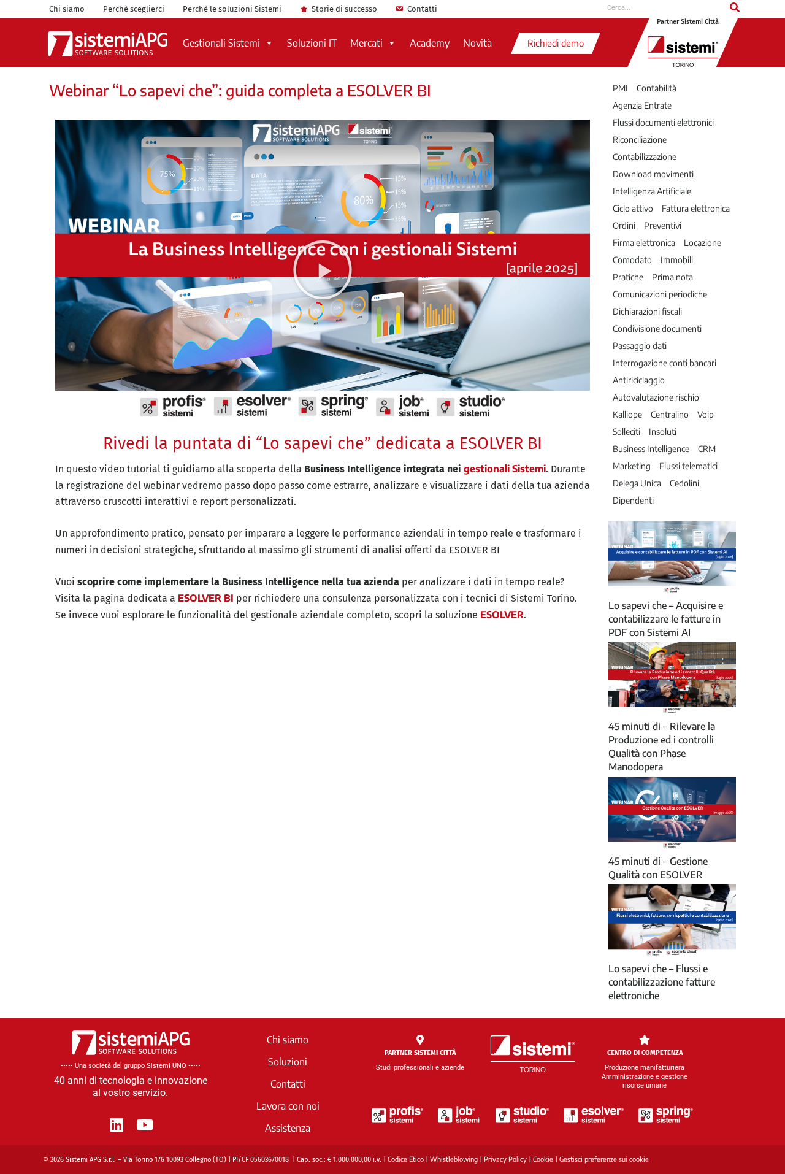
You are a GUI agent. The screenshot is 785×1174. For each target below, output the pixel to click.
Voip (705, 414)
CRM (707, 449)
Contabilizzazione (644, 157)
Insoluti (662, 432)
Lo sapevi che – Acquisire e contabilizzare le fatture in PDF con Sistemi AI (665, 619)
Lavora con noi (288, 1106)
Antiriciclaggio (639, 380)
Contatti (422, 8)
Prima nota (672, 277)
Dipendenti (633, 500)
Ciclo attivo (633, 208)
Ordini (624, 225)
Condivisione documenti (657, 328)
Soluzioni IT (312, 43)
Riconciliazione (640, 140)
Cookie (543, 1159)
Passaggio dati (640, 346)
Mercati (366, 43)
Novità (477, 43)
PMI (620, 88)
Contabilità (656, 88)
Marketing (632, 466)
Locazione (702, 243)
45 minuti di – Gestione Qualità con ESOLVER (658, 868)
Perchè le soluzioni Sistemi (232, 8)
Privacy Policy (505, 1159)
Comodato (632, 260)
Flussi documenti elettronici (663, 122)
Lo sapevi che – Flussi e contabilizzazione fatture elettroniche (661, 982)
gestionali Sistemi (505, 468)
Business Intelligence (651, 449)
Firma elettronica (644, 243)
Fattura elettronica (696, 208)
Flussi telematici (688, 466)
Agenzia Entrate (642, 105)
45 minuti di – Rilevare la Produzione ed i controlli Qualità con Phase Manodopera (661, 746)
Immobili (677, 260)
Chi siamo (67, 8)
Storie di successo (344, 8)
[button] (322, 270)
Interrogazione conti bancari (664, 363)
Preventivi (662, 225)
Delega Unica (637, 483)
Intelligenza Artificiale (652, 191)
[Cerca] (734, 7)
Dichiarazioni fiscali (647, 311)
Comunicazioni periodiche (660, 294)
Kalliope (627, 414)
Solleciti (626, 432)
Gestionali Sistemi (221, 43)
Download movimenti (653, 174)
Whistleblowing (454, 1159)
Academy (430, 43)
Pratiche (628, 277)
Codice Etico (406, 1159)
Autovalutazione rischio (656, 397)
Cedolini (684, 483)
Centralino (670, 414)
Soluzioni (287, 1062)
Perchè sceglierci (133, 8)
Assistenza (287, 1128)
